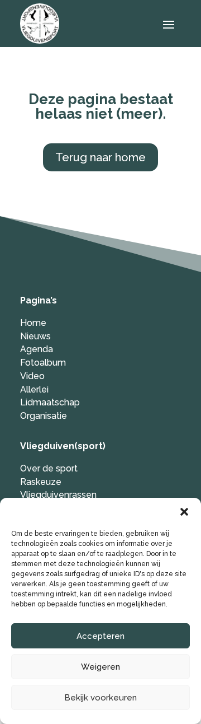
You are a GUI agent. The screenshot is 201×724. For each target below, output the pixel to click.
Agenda (36, 349)
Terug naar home (100, 157)
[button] (184, 511)
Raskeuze (40, 482)
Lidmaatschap (50, 402)
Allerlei (34, 389)
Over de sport (49, 468)
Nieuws (35, 336)
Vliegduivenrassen (58, 494)
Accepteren (100, 636)
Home (33, 322)
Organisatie (43, 415)
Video (32, 376)
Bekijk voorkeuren (100, 698)
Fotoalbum (43, 362)
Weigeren (100, 667)
